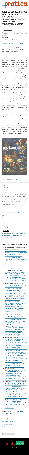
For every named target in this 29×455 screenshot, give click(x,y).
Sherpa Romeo (20, 448)
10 (11, 408)
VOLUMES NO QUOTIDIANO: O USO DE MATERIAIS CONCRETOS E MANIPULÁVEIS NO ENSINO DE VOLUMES (16, 252)
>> (13, 408)
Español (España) (7, 424)
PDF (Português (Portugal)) (10, 179)
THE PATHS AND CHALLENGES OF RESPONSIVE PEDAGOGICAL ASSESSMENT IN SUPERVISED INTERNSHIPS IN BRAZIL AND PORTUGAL (16, 357)
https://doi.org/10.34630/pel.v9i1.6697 (14, 43)
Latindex (13, 448)
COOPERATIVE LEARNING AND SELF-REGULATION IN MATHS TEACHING (14, 315)
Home (3, 5)
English (4, 426)
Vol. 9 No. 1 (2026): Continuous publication (12, 7)
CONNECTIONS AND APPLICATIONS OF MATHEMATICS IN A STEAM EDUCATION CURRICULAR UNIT (15, 272)
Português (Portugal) (7, 421)
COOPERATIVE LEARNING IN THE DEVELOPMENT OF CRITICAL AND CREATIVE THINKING (15, 371)
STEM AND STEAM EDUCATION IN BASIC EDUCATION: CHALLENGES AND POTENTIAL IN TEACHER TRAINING (16, 286)
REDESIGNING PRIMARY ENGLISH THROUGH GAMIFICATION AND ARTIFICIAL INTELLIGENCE (16, 398)
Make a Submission (9, 434)
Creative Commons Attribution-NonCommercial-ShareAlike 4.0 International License (13, 235)
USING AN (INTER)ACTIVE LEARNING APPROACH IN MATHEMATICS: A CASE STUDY (15, 327)
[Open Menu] (1, 1)
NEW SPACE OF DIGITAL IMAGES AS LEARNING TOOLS (14, 384)
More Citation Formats (8, 204)
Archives (9, 5)
